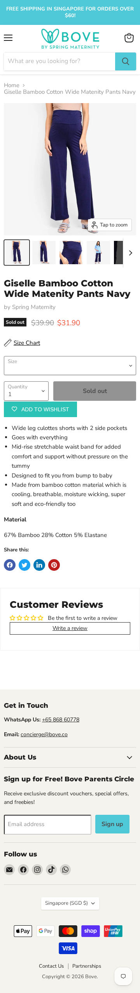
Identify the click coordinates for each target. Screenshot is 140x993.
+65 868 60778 (60, 719)
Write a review (70, 628)
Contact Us (51, 966)
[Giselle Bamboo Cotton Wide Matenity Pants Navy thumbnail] (16, 252)
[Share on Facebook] (10, 565)
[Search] (125, 61)
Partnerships (86, 966)
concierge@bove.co (44, 734)
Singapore (66, 903)
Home (11, 85)
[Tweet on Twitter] (24, 565)
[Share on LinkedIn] (39, 565)
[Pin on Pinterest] (54, 565)
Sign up (112, 824)
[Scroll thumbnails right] (129, 253)
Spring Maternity (34, 307)
